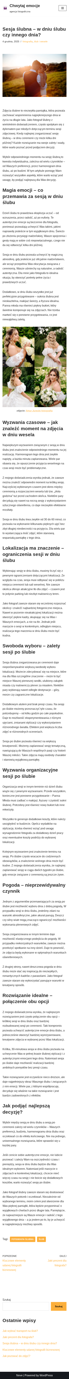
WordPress (46, 1375)
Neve (19, 1375)
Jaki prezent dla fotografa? (18, 1337)
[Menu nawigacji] (62, 8)
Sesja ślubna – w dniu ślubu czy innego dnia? (30, 1343)
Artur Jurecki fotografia (39, 410)
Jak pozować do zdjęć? (16, 1356)
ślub (41, 1239)
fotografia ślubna (23, 1239)
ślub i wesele (41, 41)
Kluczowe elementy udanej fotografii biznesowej (31, 1349)
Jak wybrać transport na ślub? (20, 1330)
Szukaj (7, 1299)
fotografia (28, 41)
